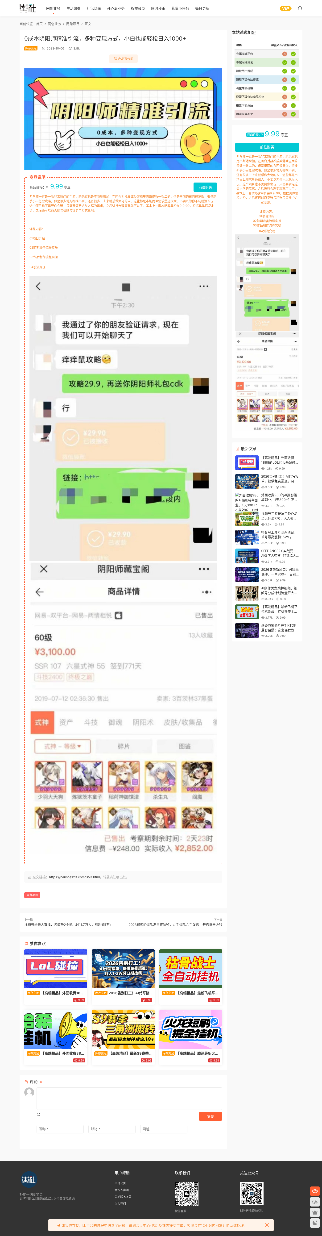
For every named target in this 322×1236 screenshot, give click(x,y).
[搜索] (300, 8)
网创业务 (53, 8)
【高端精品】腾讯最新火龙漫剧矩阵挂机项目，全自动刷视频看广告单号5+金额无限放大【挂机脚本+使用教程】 (190, 1053)
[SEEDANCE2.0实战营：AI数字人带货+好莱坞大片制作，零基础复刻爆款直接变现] (247, 556)
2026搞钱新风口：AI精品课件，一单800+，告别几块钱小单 (280, 574)
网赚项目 (32, 895)
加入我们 (120, 1204)
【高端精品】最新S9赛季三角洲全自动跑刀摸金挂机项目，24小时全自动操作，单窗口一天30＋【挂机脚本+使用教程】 (123, 1053)
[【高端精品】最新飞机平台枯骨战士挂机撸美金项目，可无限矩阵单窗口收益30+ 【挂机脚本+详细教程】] (190, 968)
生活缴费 (73, 8)
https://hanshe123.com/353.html (74, 877)
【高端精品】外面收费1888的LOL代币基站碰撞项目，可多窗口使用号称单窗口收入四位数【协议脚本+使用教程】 (55, 993)
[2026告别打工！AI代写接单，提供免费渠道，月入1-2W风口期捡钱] (123, 968)
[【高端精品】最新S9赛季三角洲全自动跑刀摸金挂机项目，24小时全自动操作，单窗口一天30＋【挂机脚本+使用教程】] (123, 1029)
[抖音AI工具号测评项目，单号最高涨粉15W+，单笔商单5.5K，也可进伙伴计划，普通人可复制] (247, 537)
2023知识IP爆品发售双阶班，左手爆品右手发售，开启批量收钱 (175, 925)
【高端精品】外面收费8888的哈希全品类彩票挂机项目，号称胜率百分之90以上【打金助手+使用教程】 (55, 1053)
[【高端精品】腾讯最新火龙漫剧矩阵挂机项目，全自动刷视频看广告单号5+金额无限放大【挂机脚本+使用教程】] (190, 1029)
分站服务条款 (123, 1197)
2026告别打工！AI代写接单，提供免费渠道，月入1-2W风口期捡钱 (121, 993)
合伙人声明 (122, 1190)
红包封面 (94, 8)
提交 (210, 1116)
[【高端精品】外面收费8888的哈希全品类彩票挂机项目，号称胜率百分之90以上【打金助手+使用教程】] (55, 1029)
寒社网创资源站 (28, 8)
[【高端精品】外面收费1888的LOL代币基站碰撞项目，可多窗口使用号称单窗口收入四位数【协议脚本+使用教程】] (55, 968)
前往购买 (205, 187)
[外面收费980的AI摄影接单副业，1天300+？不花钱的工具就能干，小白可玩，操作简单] (247, 507)
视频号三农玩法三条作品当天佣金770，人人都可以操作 (279, 518)
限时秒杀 (158, 8)
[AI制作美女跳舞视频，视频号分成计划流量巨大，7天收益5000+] (247, 593)
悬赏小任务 (180, 8)
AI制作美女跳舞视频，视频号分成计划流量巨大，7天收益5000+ (279, 592)
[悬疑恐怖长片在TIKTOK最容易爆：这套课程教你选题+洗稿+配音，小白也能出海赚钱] (247, 630)
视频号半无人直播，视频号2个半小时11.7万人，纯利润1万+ (68, 925)
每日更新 (202, 8)
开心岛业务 (116, 8)
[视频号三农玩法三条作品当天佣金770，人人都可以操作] (247, 518)
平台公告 (120, 1183)
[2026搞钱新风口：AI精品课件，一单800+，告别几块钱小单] (247, 574)
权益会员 (138, 8)
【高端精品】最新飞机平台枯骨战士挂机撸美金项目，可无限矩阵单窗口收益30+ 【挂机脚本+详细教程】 (190, 993)
